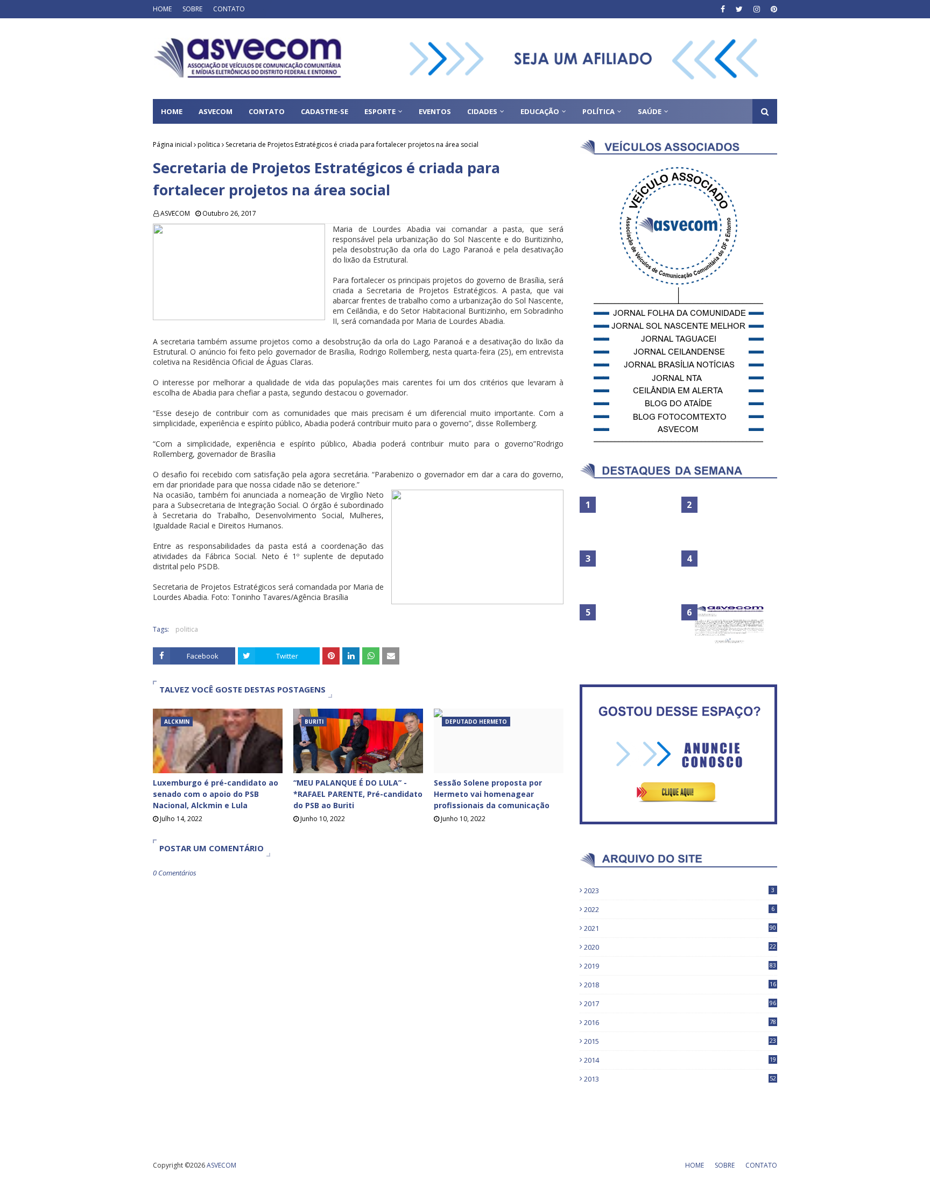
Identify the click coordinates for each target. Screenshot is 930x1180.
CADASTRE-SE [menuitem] (324, 111)
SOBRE (192, 8)
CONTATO (229, 8)
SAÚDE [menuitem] (649, 111)
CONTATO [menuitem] (267, 111)
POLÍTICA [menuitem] (598, 111)
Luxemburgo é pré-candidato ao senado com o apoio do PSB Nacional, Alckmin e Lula (215, 794)
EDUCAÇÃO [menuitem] (539, 111)
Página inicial (172, 144)
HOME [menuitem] (171, 111)
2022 (679, 909)
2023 (679, 890)
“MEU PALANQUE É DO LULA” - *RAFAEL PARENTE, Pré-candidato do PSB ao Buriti (357, 794)
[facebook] (723, 9)
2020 (680, 947)
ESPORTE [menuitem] (380, 111)
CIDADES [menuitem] (482, 111)
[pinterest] (772, 9)
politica (209, 144)
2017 (680, 1003)
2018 (680, 985)
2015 (680, 1041)
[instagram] (757, 9)
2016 (680, 1022)
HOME (162, 8)
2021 (680, 928)
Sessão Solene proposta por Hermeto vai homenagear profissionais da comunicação (491, 794)
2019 (680, 966)
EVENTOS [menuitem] (435, 111)
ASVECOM (175, 213)
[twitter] (739, 9)
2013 (680, 1079)
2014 (680, 1060)
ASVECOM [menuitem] (215, 111)
